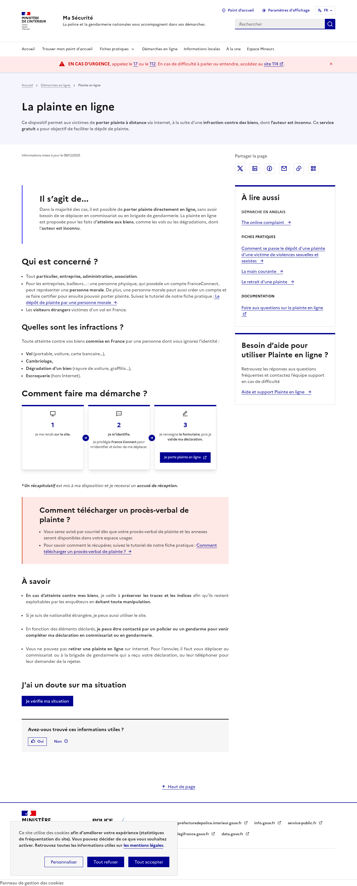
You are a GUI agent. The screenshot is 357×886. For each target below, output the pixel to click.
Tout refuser (106, 862)
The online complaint (263, 222)
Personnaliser (64, 862)
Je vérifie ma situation (47, 701)
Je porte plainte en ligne (182, 457)
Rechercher (330, 24)
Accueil (28, 49)
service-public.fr (303, 823)
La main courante (259, 271)
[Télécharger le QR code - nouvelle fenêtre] (313, 168)
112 (152, 64)
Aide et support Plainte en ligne (273, 392)
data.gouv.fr (233, 834)
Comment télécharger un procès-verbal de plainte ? (130, 548)
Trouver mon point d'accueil (67, 49)
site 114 (271, 64)
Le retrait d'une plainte (264, 282)
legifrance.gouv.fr (193, 834)
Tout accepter (149, 862)
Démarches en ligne (159, 49)
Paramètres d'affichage (289, 10)
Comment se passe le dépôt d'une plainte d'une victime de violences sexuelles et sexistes (283, 254)
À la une (233, 49)
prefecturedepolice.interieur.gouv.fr (210, 823)
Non (58, 741)
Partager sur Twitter (240, 168)
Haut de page (181, 786)
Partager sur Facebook (269, 168)
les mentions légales (143, 845)
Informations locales (202, 49)
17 (135, 64)
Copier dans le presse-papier (298, 168)
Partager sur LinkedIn (255, 168)
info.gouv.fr (265, 823)
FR (326, 10)
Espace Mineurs (260, 49)
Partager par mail (284, 168)
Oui (40, 741)
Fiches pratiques (114, 49)
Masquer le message (331, 64)
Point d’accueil (241, 10)
